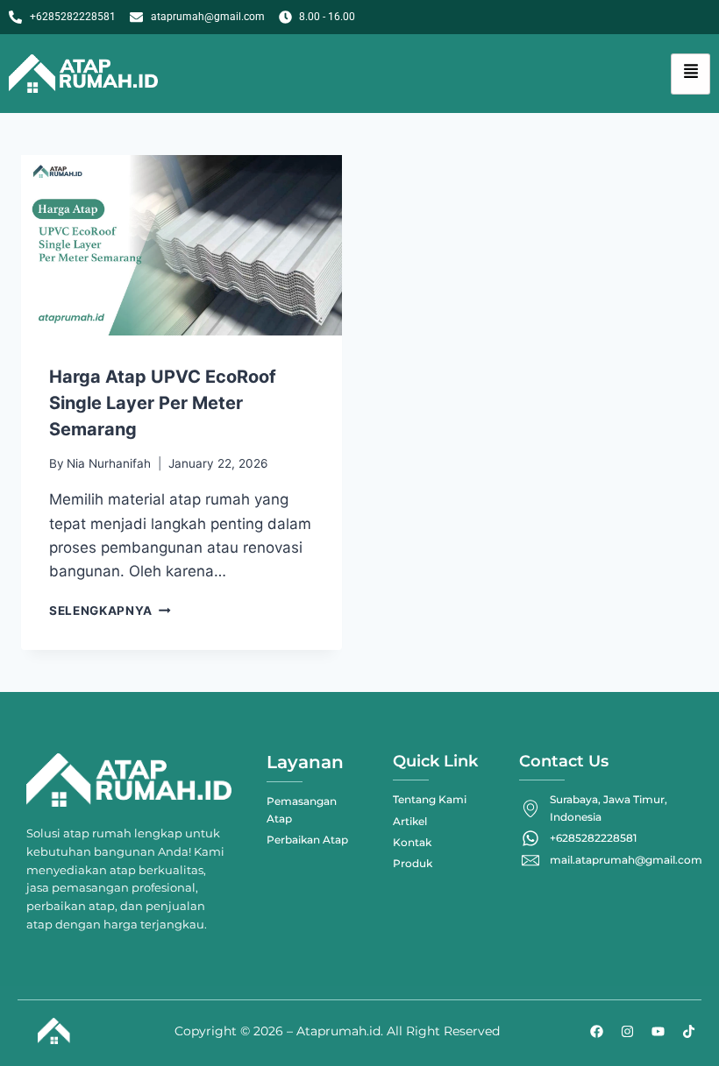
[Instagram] (627, 1031)
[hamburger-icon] (690, 74)
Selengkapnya (110, 611)
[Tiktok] (688, 1031)
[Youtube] (657, 1031)
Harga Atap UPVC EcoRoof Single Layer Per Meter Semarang (162, 403)
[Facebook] (596, 1031)
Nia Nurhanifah (109, 463)
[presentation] (181, 245)
